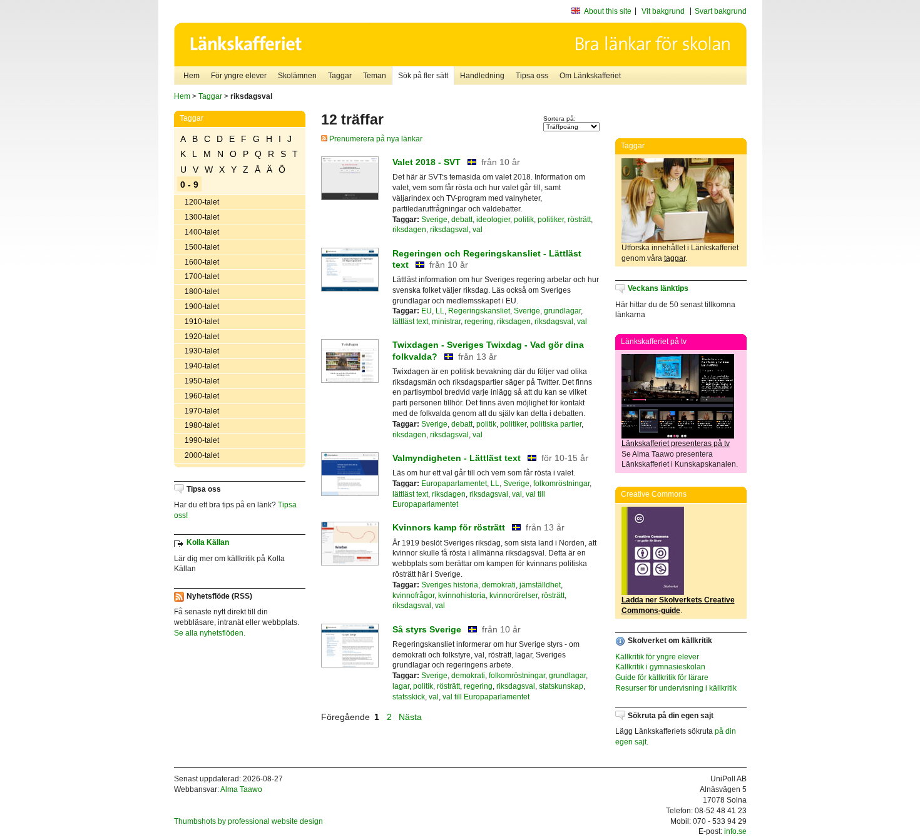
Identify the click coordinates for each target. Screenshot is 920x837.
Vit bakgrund (663, 11)
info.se (735, 831)
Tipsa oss (532, 75)
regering (478, 321)
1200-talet (202, 202)
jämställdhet (540, 585)
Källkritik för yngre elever (657, 656)
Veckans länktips (658, 288)
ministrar (446, 321)
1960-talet (202, 396)
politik (524, 219)
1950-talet (202, 381)
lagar (400, 686)
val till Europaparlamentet (485, 696)
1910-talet (202, 321)
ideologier (493, 219)
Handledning (482, 75)
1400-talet (202, 232)
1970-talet (202, 411)
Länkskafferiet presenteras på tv (675, 443)
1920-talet (202, 336)
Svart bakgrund (721, 11)
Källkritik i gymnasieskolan (660, 666)
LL (440, 311)
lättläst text (410, 321)
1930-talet (202, 351)
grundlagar (562, 311)
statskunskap (561, 686)
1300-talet (202, 217)
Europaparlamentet (454, 483)
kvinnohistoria (462, 595)
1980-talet (202, 425)
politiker (551, 219)
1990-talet (202, 440)
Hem (191, 75)
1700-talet (202, 276)
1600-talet (202, 262)
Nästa (411, 717)
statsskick (408, 696)
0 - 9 (189, 185)
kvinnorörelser (513, 595)
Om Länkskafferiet (590, 75)
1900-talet (202, 306)
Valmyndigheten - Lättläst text (456, 458)
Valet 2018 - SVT (426, 162)
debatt (462, 219)
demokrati (499, 585)
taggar (674, 258)
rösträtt (579, 219)
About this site (607, 11)
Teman (374, 75)
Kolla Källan (208, 542)
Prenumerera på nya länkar (374, 138)
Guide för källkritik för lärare (661, 677)
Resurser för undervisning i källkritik (676, 688)
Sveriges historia (449, 585)
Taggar (340, 75)
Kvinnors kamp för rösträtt (448, 527)
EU (426, 311)
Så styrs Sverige (426, 629)
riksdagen (409, 229)
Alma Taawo (241, 789)
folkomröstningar (561, 483)
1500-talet (202, 247)
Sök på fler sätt (423, 75)
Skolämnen (297, 75)
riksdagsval (449, 229)
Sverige (434, 219)
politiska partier (555, 424)
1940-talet (202, 366)
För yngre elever (239, 75)
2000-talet (202, 455)
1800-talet (202, 291)
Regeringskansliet (479, 311)
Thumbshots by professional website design (248, 821)
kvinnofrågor (413, 595)
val (478, 229)
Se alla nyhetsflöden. (209, 633)
